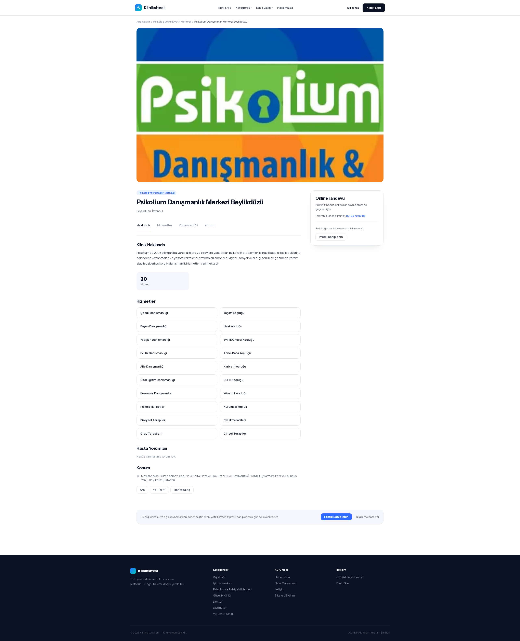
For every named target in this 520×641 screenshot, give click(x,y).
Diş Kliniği (219, 577)
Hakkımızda (285, 8)
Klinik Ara (224, 8)
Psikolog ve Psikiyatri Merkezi (172, 21)
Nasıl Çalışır (264, 8)
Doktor (217, 601)
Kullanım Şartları (379, 632)
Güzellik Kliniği (222, 595)
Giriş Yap (353, 8)
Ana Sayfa (143, 21)
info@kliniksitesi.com (350, 577)
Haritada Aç (182, 490)
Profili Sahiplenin (331, 237)
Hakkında (143, 225)
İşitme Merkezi (223, 583)
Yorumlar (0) (188, 225)
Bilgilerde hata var (367, 517)
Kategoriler (244, 8)
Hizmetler (164, 225)
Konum (210, 225)
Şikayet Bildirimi (285, 595)
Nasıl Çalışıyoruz (286, 583)
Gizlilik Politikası (358, 632)
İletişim (279, 589)
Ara (142, 490)
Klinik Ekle (374, 8)
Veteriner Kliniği (223, 614)
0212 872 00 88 (355, 216)
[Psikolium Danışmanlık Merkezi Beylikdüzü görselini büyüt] (260, 105)
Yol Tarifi (159, 490)
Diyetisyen (220, 608)
